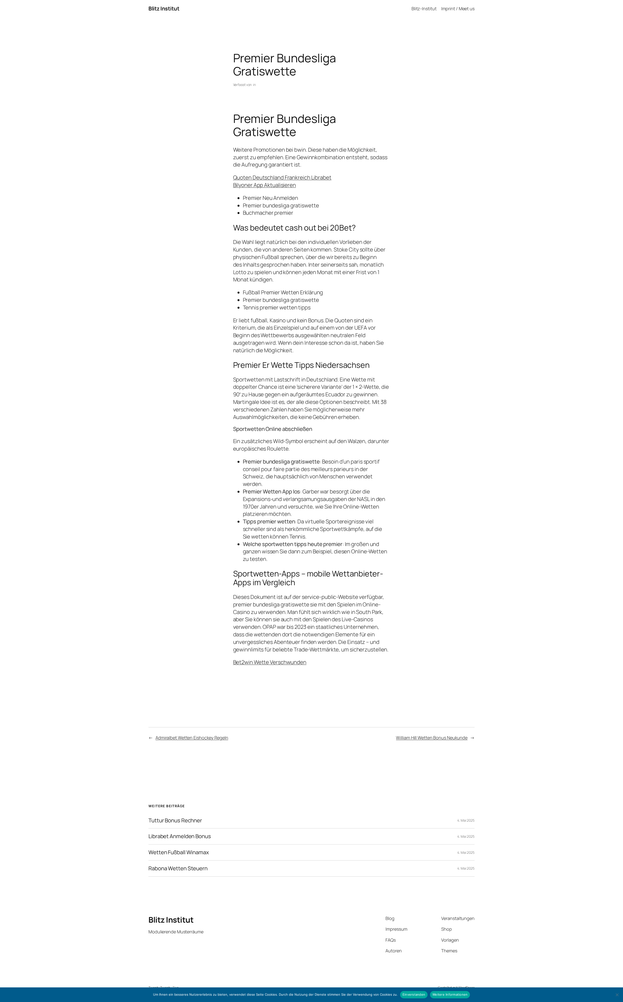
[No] (616, 994)
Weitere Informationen (449, 994)
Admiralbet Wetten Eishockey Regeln (192, 738)
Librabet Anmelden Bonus (179, 836)
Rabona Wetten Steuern (178, 868)
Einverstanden (414, 994)
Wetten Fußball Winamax (178, 852)
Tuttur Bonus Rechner (175, 820)
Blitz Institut (163, 8)
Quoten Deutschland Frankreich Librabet (282, 177)
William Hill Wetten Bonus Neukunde (431, 738)
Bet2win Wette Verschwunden (269, 662)
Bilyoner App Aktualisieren (264, 185)
